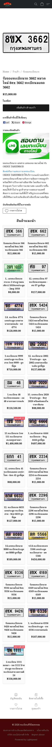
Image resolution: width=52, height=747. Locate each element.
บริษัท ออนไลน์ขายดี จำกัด (18, 734)
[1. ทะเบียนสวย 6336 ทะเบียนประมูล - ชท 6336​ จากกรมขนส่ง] (38, 612)
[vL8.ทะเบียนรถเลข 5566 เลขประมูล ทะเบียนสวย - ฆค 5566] (38, 535)
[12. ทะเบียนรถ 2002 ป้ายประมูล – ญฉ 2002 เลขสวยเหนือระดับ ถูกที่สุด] (38, 345)
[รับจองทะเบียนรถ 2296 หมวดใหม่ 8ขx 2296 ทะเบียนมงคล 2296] (38, 496)
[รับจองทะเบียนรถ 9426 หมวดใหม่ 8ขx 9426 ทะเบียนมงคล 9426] (14, 612)
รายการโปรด (16, 708)
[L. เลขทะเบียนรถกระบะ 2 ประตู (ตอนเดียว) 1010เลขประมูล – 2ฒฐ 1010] (14, 268)
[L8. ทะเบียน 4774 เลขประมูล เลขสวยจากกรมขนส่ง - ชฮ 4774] (14, 306)
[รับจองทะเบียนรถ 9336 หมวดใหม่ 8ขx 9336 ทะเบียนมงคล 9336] (14, 574)
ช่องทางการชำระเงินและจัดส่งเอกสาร (18, 730)
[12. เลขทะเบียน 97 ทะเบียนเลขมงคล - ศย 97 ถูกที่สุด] (38, 268)
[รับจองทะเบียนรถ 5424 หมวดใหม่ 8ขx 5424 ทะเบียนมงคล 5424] (38, 306)
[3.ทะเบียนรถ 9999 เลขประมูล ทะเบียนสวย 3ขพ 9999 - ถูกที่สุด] (14, 345)
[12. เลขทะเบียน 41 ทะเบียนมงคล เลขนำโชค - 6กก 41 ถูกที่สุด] (14, 458)
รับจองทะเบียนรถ (31, 72)
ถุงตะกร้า (36, 708)
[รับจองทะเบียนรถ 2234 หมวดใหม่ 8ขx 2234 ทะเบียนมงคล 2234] (38, 458)
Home (6, 72)
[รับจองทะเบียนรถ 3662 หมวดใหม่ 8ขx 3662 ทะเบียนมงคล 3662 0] (26, 42)
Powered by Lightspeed (26, 739)
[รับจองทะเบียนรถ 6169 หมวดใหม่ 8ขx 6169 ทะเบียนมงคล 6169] (38, 574)
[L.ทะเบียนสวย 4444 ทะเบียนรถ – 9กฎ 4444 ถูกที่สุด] (38, 422)
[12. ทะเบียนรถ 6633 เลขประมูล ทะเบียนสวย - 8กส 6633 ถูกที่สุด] (14, 496)
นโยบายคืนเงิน (43, 730)
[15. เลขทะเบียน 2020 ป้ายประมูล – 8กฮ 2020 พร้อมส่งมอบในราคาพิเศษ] (38, 384)
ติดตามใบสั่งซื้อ (36, 698)
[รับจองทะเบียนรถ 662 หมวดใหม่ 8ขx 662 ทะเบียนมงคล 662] (38, 232)
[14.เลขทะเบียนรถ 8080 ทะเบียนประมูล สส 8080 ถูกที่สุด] (14, 535)
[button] (7, 4)
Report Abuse (38, 734)
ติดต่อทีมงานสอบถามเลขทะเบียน (19, 171)
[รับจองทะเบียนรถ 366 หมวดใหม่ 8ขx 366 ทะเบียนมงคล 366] (14, 232)
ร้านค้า (16, 72)
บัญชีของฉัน (16, 698)
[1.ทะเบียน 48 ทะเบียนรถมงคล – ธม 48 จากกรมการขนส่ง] (14, 384)
